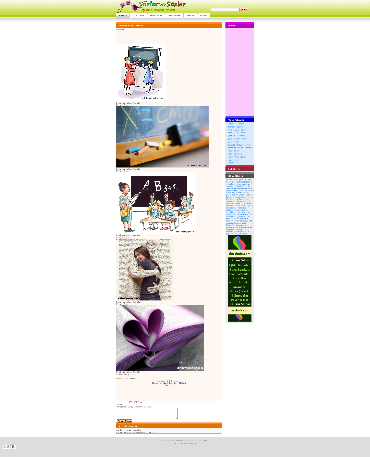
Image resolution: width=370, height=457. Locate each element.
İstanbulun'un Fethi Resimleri (240, 148)
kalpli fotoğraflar (244, 190)
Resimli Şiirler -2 (234, 163)
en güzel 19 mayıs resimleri (237, 220)
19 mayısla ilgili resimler (237, 187)
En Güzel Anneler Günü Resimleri (238, 202)
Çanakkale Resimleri (236, 136)
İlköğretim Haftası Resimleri (239, 145)
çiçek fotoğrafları (233, 206)
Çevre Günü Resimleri (237, 139)
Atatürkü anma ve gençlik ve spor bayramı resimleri (238, 213)
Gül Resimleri (233, 142)
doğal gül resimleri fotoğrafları (239, 215)
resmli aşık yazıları (240, 234)
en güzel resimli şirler (245, 197)
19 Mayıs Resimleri (236, 124)
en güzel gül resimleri (243, 182)
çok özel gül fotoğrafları (236, 208)
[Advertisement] (169, 36)
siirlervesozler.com (189, 443)
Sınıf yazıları (242, 229)
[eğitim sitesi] (239, 321)
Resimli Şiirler (233, 160)
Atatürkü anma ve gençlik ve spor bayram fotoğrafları (238, 185)
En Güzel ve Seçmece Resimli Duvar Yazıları (240, 192)
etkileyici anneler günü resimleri (239, 210)
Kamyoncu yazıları (234, 199)
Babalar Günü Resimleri (237, 133)
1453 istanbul (241, 201)
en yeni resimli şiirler (234, 180)
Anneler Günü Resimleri (237, 130)
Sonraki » (175, 381)
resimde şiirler (246, 206)
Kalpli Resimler (234, 151)
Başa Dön (177, 443)
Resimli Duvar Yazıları (237, 157)
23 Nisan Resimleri (235, 127)
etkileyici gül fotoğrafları (236, 232)
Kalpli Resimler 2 (235, 154)
